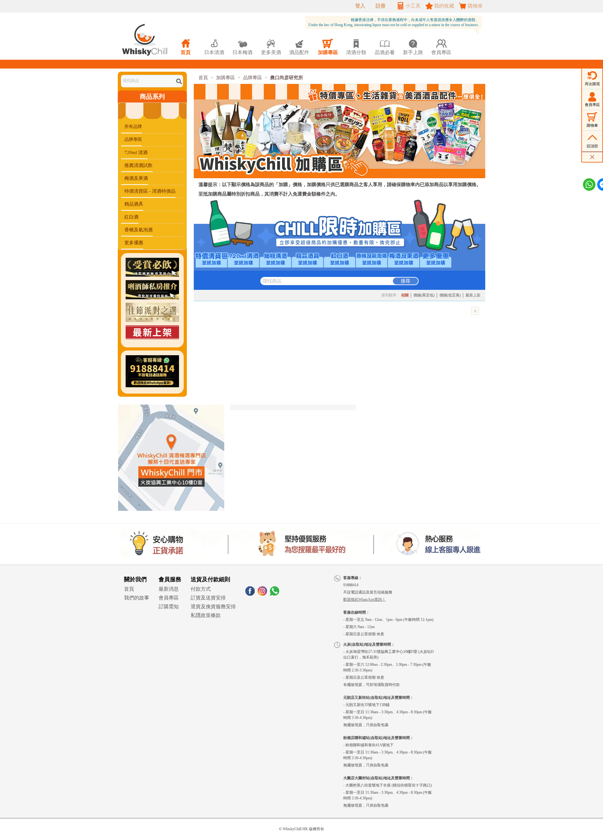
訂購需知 (169, 606)
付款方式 (201, 589)
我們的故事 (136, 597)
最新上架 (473, 295)
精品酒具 (133, 204)
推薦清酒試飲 (138, 165)
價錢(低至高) (450, 295)
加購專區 (225, 77)
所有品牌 (133, 126)
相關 (405, 295)
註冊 (381, 5)
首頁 (203, 77)
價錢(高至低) (424, 295)
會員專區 (169, 597)
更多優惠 (133, 242)
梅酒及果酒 (136, 178)
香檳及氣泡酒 (138, 229)
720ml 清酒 (136, 152)
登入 (360, 5)
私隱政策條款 (206, 615)
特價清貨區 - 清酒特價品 (150, 191)
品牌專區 (133, 139)
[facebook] (250, 594)
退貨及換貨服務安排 (213, 606)
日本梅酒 (242, 47)
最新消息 (169, 589)
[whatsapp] (274, 594)
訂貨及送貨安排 (208, 597)
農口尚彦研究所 (286, 77)
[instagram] (262, 594)
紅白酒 (131, 216)
